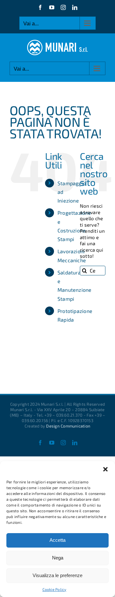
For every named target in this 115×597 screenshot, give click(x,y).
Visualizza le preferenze (57, 575)
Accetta (57, 540)
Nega (57, 557)
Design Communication (68, 425)
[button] (105, 469)
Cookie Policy (54, 589)
